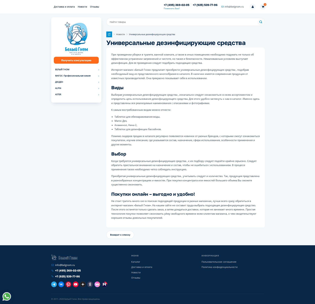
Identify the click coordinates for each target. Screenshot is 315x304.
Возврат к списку (120, 234)
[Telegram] (54, 284)
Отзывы (94, 6)
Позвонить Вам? (172, 8)
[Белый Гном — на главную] (64, 257)
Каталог (135, 261)
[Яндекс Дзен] (83, 284)
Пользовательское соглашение (218, 261)
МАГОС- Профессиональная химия (73, 75)
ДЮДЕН (59, 81)
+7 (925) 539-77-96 (205, 5)
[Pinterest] (68, 284)
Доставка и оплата (64, 6)
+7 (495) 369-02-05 (176, 5)
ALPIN (58, 88)
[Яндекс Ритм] (90, 284)
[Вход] (253, 7)
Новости (82, 6)
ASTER (58, 94)
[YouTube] (75, 284)
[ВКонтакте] (61, 284)
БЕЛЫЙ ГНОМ (62, 69)
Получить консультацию (76, 60)
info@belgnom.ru (234, 6)
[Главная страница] (109, 34)
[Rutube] (104, 284)
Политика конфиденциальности (219, 267)
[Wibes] (97, 284)
